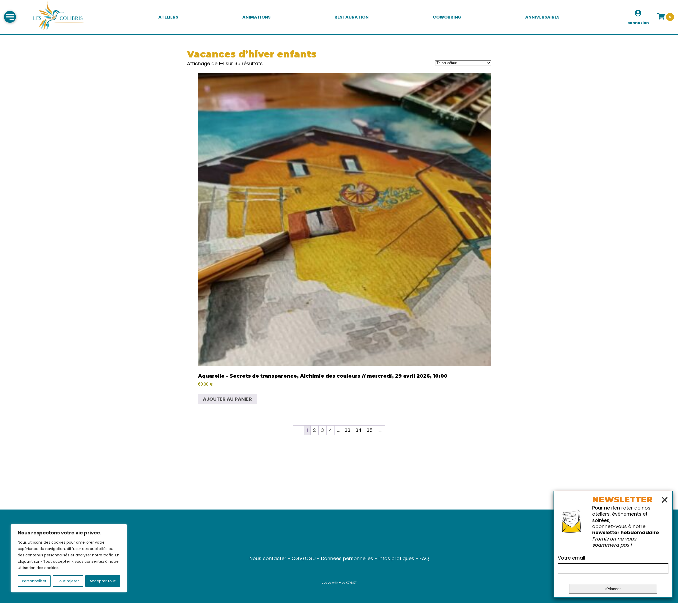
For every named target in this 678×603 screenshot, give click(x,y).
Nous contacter (267, 558)
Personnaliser (34, 581)
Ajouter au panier (227, 399)
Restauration (351, 17)
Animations (256, 17)
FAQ (424, 558)
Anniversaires (542, 17)
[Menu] (10, 17)
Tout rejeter (68, 581)
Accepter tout (103, 581)
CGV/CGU (304, 558)
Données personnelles (347, 558)
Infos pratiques (396, 558)
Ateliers (168, 17)
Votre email (571, 558)
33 (347, 430)
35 (370, 430)
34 (358, 430)
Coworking (447, 17)
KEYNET (351, 582)
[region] (69, 558)
